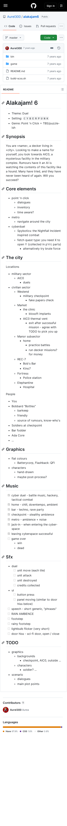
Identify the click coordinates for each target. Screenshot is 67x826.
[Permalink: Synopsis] (3, 136)
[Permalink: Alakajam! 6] (3, 102)
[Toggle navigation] (5, 5)
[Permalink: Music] (3, 486)
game (14, 63)
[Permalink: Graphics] (3, 449)
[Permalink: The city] (3, 257)
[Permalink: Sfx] (3, 556)
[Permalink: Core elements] (3, 188)
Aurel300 (14, 17)
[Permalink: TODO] (3, 642)
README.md (18, 71)
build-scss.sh (18, 78)
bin (12, 56)
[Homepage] (33, 6)
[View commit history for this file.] (59, 48)
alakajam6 (31, 17)
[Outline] (62, 89)
